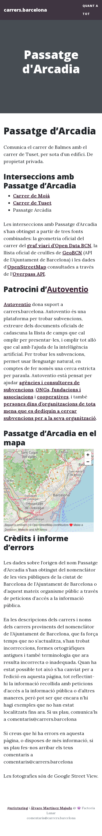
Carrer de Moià (31, 196)
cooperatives (53, 397)
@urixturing (17, 808)
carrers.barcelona (25, 10)
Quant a (90, 6)
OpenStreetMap (26, 267)
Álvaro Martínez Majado (51, 808)
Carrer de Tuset (32, 203)
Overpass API (29, 274)
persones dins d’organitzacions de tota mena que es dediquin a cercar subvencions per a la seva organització (50, 411)
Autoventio (67, 289)
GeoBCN (72, 253)
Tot (86, 14)
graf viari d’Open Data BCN (59, 245)
